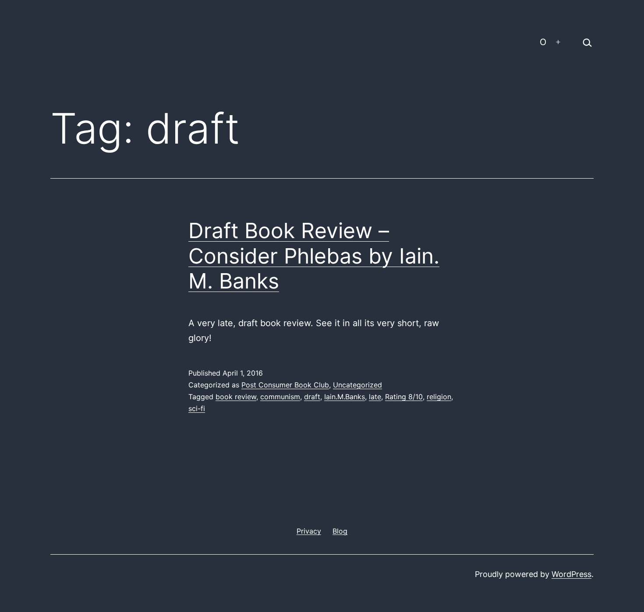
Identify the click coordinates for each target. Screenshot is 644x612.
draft (312, 396)
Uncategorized (357, 384)
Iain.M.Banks (344, 396)
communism (280, 396)
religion (439, 396)
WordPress (571, 574)
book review (236, 396)
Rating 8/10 (404, 396)
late (375, 396)
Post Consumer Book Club (285, 384)
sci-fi (196, 408)
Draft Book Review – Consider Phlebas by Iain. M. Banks (313, 256)
